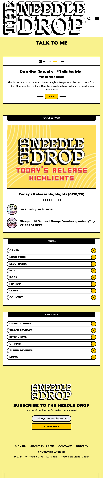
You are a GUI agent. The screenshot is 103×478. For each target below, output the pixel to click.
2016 (61, 61)
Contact (65, 446)
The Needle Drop (51, 77)
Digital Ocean (81, 456)
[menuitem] (20, 446)
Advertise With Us (51, 452)
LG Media (52, 456)
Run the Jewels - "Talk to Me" (51, 71)
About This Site (42, 446)
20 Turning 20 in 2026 (36, 209)
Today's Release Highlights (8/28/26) (51, 194)
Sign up (20, 446)
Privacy (82, 446)
